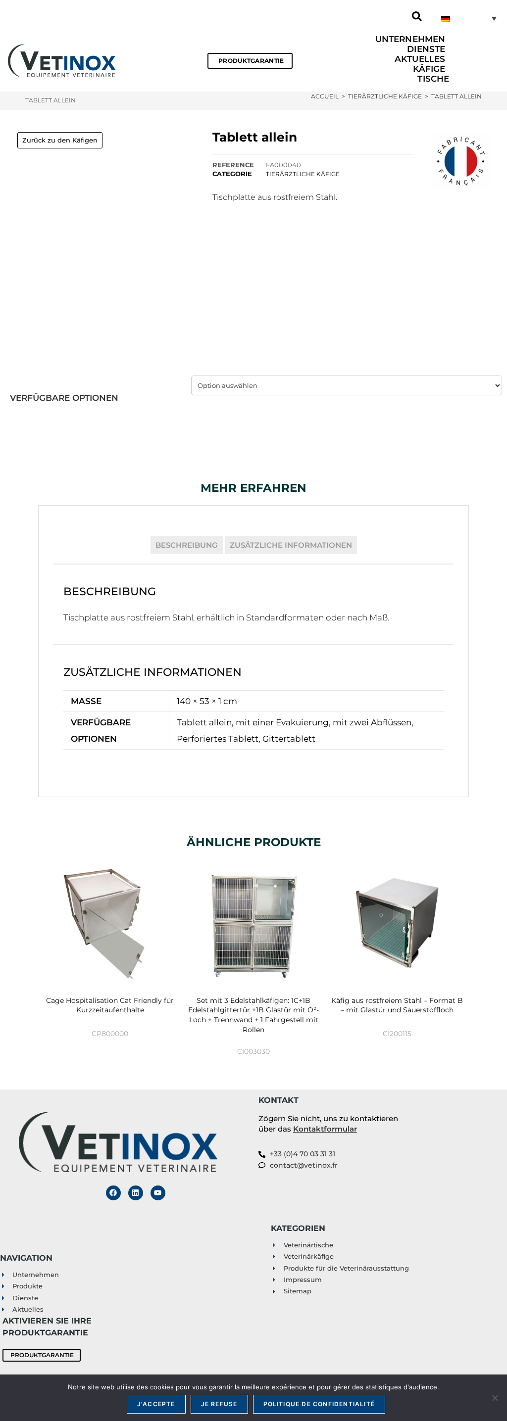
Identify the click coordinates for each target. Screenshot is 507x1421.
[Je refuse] (495, 1398)
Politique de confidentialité (319, 1404)
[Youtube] (158, 1192)
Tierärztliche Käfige (303, 174)
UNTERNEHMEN (410, 39)
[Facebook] (113, 1192)
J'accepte (156, 1404)
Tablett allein (456, 96)
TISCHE (433, 79)
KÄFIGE (429, 69)
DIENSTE (426, 49)
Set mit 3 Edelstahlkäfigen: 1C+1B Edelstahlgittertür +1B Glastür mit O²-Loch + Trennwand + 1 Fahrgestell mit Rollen (253, 1015)
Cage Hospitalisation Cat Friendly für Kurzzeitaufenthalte (110, 1005)
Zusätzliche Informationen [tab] (291, 545)
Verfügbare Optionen (64, 398)
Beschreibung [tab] (186, 545)
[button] (417, 16)
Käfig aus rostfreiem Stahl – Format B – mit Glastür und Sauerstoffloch (397, 1005)
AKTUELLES (420, 59)
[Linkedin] (135, 1192)
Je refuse (219, 1404)
